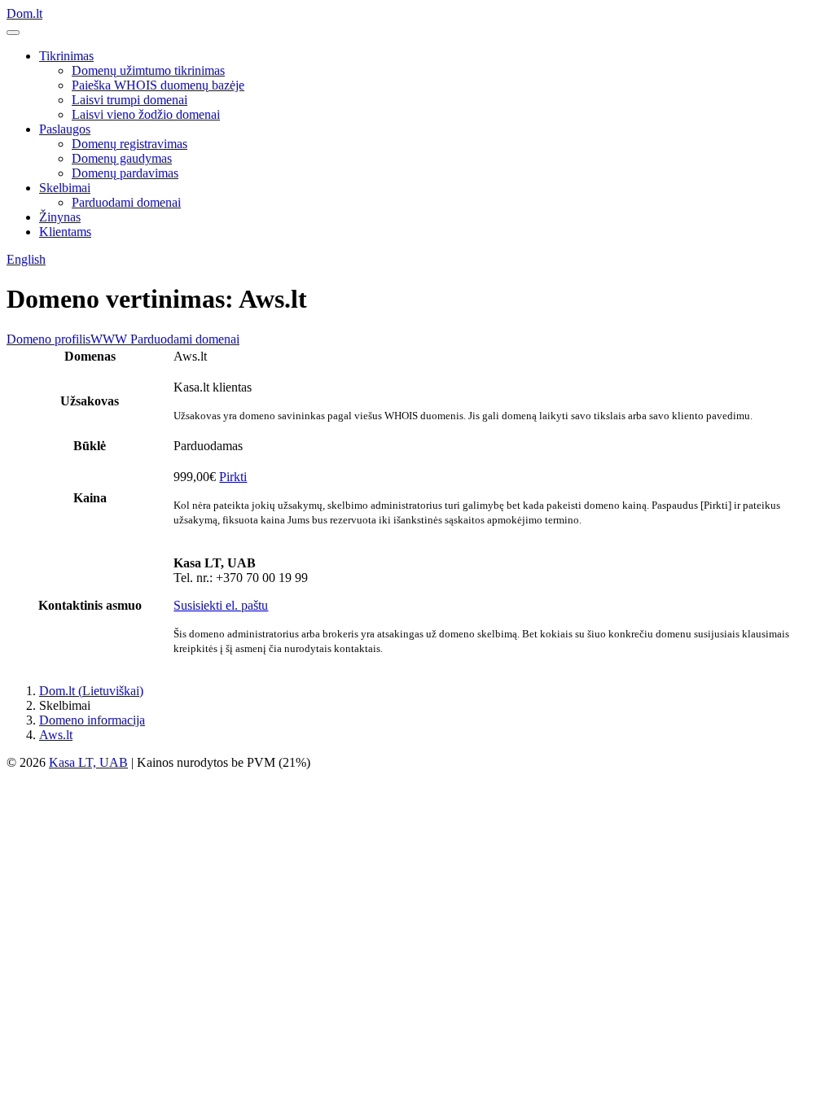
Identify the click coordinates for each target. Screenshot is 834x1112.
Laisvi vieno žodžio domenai (146, 114)
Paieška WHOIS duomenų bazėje (158, 85)
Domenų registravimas (129, 144)
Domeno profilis (48, 339)
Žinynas (60, 217)
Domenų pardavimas (125, 173)
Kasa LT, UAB (88, 762)
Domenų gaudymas (122, 158)
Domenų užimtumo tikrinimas (148, 70)
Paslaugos (64, 129)
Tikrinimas (66, 56)
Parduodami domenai (126, 202)
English (26, 259)
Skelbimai (64, 188)
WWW (108, 339)
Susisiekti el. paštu (220, 605)
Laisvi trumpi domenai (129, 100)
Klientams (65, 232)
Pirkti (233, 477)
